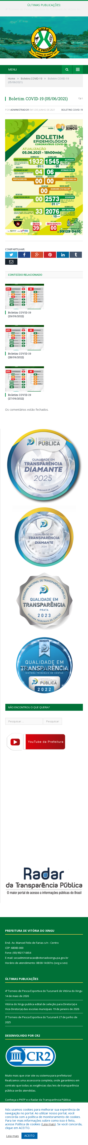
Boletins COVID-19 (72, 109)
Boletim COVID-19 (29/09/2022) (19, 314)
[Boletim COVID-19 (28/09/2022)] (24, 337)
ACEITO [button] (29, 1135)
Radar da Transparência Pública (51, 1099)
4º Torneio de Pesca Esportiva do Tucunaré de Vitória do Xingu (43, 991)
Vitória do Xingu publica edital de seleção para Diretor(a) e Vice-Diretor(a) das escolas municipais (45, 9)
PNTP (22, 1099)
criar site (30, 1075)
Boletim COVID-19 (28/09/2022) (19, 355)
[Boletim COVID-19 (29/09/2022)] (24, 296)
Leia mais (48, 1124)
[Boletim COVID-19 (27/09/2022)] (24, 379)
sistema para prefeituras (55, 1075)
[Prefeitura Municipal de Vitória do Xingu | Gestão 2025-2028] (44, 41)
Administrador (19, 109)
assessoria (33, 1080)
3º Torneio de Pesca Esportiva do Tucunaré (31, 1017)
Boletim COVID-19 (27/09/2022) (19, 396)
